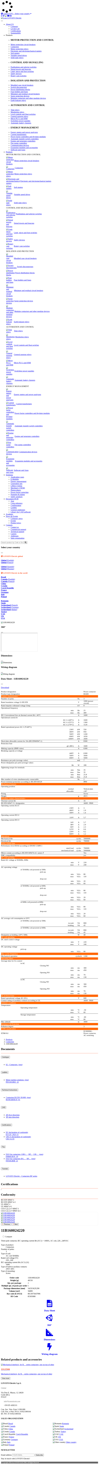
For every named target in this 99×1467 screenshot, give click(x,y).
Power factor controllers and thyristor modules (28, 137)
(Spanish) (7, 567)
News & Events (12, 516)
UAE (61, 1434)
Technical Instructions (9, 1090)
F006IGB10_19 (12, 1156)
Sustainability (16, 33)
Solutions (9, 475)
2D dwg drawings (13, 1115)
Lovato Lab (15, 29)
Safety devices (16, 74)
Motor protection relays (19, 49)
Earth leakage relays (18, 100)
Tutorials (5, 1169)
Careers (13, 534)
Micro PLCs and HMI (19, 119)
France (11, 1437)
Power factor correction (19, 492)
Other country (71, 1442)
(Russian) (7, 569)
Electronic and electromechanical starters (26, 51)
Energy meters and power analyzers (24, 132)
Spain (62, 1426)
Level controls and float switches (23, 114)
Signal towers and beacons (21, 69)
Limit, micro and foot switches (22, 71)
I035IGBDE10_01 (13, 1100)
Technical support (17, 532)
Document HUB (12, 499)
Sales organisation (17, 538)
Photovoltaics (16, 490)
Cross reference (16, 503)
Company (14, 26)
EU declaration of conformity (17, 1132)
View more (5, 1378)
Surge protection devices (20, 96)
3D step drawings (12, 1117)
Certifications (16, 31)
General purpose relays (19, 116)
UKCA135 (10, 1139)
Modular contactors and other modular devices (28, 98)
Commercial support (18, 529)
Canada (12, 1426)
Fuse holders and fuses (19, 92)
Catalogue (5, 1057)
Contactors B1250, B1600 (18, 1097)
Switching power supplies (20, 121)
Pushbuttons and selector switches (23, 67)
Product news (16, 523)
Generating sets (16, 484)
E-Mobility (15, 479)
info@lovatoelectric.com (12, 1401)
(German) (10, 607)
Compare (8, 1237)
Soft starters (15, 53)
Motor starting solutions (17, 1080)
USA (61, 1440)
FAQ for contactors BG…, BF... (20, 1159)
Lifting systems (16, 486)
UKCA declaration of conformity (18, 1137)
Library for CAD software (21, 512)
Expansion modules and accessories (24, 148)
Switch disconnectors (19, 87)
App (12, 501)
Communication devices (20, 145)
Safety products (16, 497)
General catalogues (18, 510)
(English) (7, 560)
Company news (17, 518)
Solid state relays (17, 58)
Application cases (17, 477)
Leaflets (14, 508)
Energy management (18, 481)
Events (13, 521)
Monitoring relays (17, 112)
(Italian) (9, 610)
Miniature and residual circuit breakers (25, 94)
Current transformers (18, 134)
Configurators (16, 505)
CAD (3, 1107)
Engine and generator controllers (23, 141)
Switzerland (68, 1429)
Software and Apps (18, 150)
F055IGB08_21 (12, 1161)
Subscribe (39, 1455)
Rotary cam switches (18, 76)
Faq (3, 1147)
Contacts (9, 525)
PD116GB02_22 (12, 1082)
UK (59, 1437)
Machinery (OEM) (18, 488)
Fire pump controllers (19, 143)
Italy (9, 1442)
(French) (7, 562)
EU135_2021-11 (12, 1135)
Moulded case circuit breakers (22, 85)
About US (10, 24)
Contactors (15, 47)
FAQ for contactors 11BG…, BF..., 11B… (24, 1154)
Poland (11, 1445)
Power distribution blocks (20, 89)
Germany (14, 1440)
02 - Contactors (14, 1065)
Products (9, 152)
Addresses (14, 536)
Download (5, 687)
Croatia (12, 1432)
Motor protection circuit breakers (23, 45)
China (10, 1429)
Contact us (15, 527)
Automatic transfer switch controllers (25, 139)
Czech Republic (22, 1434)
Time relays (15, 110)
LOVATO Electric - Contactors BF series (21, 1176)
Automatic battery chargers (21, 123)
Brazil (10, 1424)
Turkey (63, 1432)
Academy (9, 514)
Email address (6, 1455)
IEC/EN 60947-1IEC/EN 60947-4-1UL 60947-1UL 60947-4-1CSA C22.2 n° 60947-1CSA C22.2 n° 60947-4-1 (11, 1205)
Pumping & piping (18, 494)
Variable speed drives (19, 55)
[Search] (25, 542)
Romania (65, 1424)
